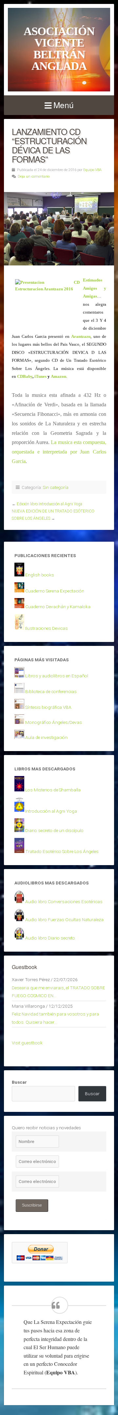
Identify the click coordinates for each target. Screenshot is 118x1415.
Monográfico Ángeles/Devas (53, 722)
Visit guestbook (27, 1042)
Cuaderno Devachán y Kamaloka (57, 606)
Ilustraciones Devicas (46, 628)
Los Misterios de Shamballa (53, 789)
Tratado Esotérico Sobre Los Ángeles (62, 851)
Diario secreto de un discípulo (54, 830)
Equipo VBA (92, 170)
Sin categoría (56, 487)
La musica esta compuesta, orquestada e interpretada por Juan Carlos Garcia (59, 451)
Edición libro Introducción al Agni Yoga (49, 504)
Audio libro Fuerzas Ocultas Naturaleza (64, 919)
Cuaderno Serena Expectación (54, 590)
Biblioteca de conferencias (51, 691)
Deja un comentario (33, 176)
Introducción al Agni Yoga (51, 811)
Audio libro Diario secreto (50, 937)
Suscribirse (32, 1205)
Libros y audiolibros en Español (56, 675)
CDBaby (24, 376)
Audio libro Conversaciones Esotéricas (64, 901)
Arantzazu (80, 336)
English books (39, 574)
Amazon (58, 376)
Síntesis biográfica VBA (48, 707)
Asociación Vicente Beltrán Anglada (59, 48)
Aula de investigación (46, 737)
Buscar (19, 1082)
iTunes (40, 376)
